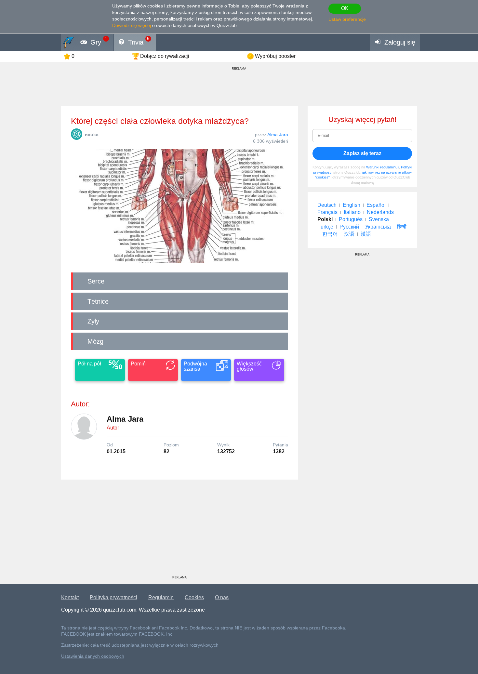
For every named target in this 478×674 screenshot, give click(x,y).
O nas (222, 597)
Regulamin (161, 597)
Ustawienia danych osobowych (92, 656)
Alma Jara (277, 134)
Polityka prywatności (113, 597)
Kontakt (70, 597)
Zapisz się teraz (362, 153)
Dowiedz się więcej (131, 25)
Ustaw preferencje (347, 19)
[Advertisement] (179, 529)
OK (345, 8)
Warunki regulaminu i (382, 167)
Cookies (194, 597)
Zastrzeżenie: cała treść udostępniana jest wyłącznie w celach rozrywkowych (140, 645)
